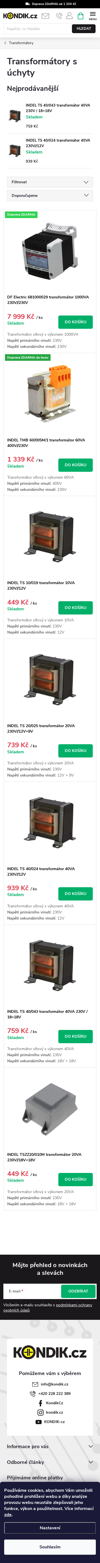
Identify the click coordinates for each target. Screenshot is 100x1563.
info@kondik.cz (54, 1384)
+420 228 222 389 (54, 1393)
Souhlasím (50, 1547)
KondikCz (54, 1403)
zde (8, 1515)
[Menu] (92, 15)
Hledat (84, 28)
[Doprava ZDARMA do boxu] (50, 394)
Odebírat (78, 1291)
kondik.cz (54, 1412)
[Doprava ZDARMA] (50, 251)
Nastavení (50, 1528)
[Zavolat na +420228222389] (59, 16)
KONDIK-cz (54, 1421)
